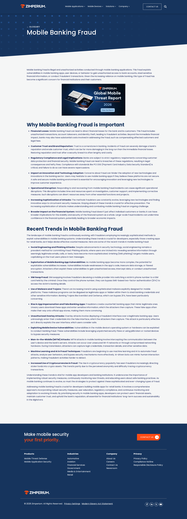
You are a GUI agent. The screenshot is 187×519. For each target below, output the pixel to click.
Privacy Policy (140, 458)
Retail (70, 474)
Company (111, 453)
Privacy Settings (72, 503)
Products (29, 453)
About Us (110, 458)
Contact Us (146, 437)
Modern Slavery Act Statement (97, 503)
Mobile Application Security (37, 461)
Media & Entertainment (79, 471)
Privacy (138, 453)
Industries (72, 453)
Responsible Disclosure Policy (148, 465)
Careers (110, 461)
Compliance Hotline (143, 461)
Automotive (73, 458)
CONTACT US (152, 6)
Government (73, 468)
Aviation (71, 461)
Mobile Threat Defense (35, 458)
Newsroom (111, 468)
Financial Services (76, 465)
